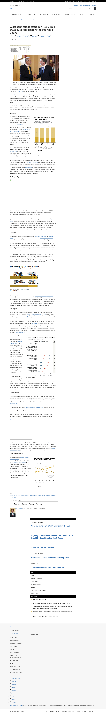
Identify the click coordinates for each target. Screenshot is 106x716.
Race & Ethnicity (14, 646)
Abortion (11, 495)
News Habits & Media (15, 669)
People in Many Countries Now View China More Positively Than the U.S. (52, 612)
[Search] (95, 8)
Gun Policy (41, 495)
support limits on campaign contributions (44, 296)
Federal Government (34, 495)
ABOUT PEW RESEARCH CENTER (16, 705)
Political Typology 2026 (39, 599)
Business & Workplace (18, 495)
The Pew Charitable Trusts (83, 707)
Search (70, 8)
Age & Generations (14, 652)
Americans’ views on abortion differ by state (50, 557)
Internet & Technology (15, 666)
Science (11, 663)
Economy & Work (14, 660)
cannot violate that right (23, 316)
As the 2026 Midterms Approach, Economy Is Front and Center (51, 603)
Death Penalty (26, 495)
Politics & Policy (13, 637)
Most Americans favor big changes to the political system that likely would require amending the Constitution (52, 607)
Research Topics (16, 14)
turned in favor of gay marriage (19, 462)
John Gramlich (14, 43)
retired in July (20, 91)
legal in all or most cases (32, 162)
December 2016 (13, 151)
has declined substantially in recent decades (33, 407)
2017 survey (34, 323)
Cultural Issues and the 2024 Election (47, 567)
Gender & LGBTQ (14, 655)
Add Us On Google (14, 39)
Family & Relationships (15, 657)
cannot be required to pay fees (31, 400)
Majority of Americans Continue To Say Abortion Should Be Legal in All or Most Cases (52, 536)
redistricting (37, 236)
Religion (12, 649)
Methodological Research (16, 672)
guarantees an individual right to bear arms (36, 314)
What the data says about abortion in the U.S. (50, 526)
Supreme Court (13, 497)
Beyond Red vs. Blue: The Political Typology (45, 617)
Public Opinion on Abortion (42, 547)
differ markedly (28, 167)
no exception (20, 124)
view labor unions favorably (43, 442)
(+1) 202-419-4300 (14, 633)
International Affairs (14, 640)
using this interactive (20, 332)
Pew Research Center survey (18, 95)
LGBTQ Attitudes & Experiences (49, 495)
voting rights (43, 236)
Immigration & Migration (16, 643)
